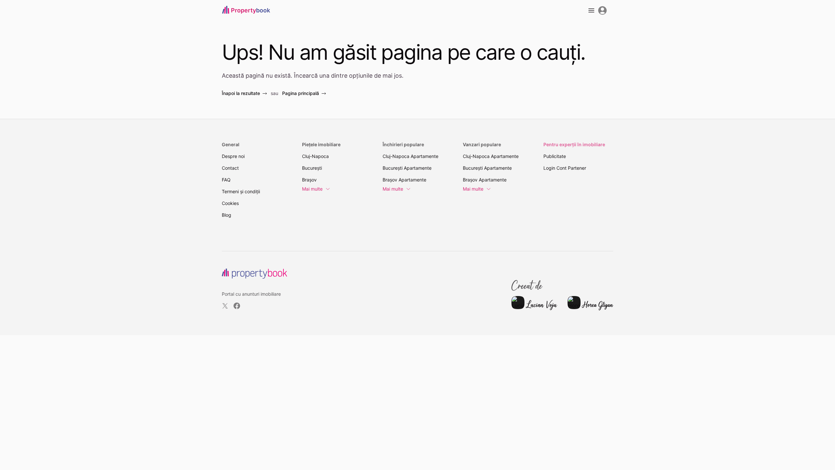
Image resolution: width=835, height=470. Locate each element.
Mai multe (312, 189)
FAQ (226, 179)
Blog (226, 215)
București (312, 168)
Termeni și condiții (241, 191)
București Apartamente (407, 168)
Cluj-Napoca (315, 156)
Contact (230, 168)
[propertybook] (254, 274)
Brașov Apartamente (404, 179)
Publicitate (554, 156)
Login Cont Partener (564, 168)
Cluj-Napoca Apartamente (410, 156)
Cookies (230, 203)
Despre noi (233, 156)
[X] (225, 306)
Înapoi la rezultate (241, 93)
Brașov (309, 179)
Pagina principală (300, 93)
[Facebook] (237, 306)
